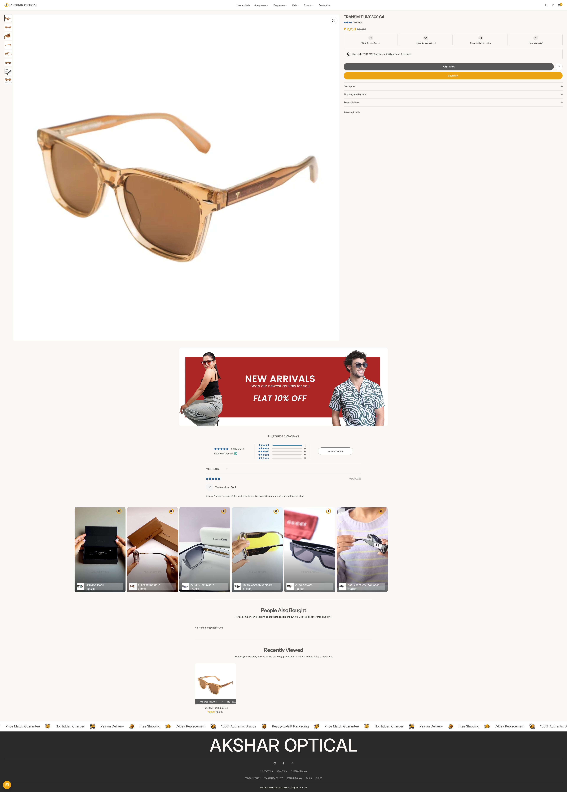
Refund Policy (294, 778)
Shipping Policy (299, 771)
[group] (176, 178)
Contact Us (266, 771)
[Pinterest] (292, 763)
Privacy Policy (252, 778)
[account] (553, 5)
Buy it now (453, 75)
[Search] (546, 5)
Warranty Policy (273, 778)
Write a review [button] (335, 451)
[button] (348, 22)
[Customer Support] (7, 785)
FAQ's (309, 778)
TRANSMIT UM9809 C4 (215, 707)
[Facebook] (283, 763)
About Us (282, 771)
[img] (213, 478)
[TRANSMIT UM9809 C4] (215, 683)
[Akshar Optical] (21, 5)
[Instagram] (274, 763)
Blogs (319, 778)
